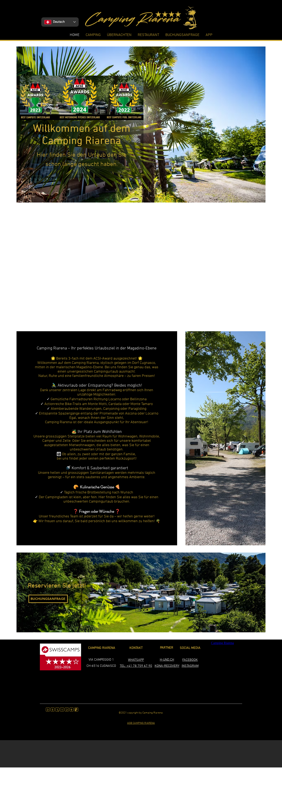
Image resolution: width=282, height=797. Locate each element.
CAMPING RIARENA (101, 648)
